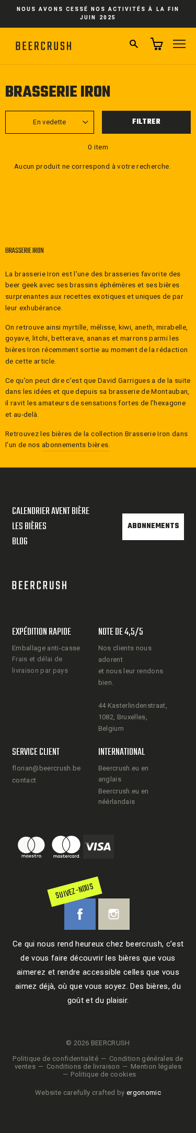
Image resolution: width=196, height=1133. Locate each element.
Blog (20, 542)
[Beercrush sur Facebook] (80, 914)
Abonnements (153, 526)
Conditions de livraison (83, 1066)
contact (24, 780)
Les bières (29, 526)
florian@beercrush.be (46, 768)
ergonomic (143, 1092)
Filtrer (146, 122)
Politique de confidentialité (55, 1058)
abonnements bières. (76, 444)
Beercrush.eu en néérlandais (123, 796)
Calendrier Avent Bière (50, 511)
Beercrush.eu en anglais (123, 773)
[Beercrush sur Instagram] (114, 914)
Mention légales (156, 1066)
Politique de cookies (103, 1074)
